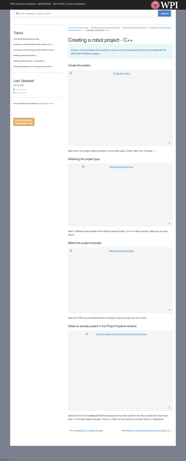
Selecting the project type (84, 159)
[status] (120, 51)
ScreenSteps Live (46, 103)
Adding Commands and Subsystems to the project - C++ (149, 430)
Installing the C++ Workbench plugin (88, 430)
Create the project (79, 65)
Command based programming (134, 27)
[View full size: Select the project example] (120, 280)
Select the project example (84, 242)
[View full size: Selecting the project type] (120, 195)
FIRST (10, 459)
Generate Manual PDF (20, 93)
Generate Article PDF (20, 89)
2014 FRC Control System (78, 27)
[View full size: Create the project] (120, 108)
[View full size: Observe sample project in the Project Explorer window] (120, 370)
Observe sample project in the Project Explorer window (102, 326)
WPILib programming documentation (105, 27)
